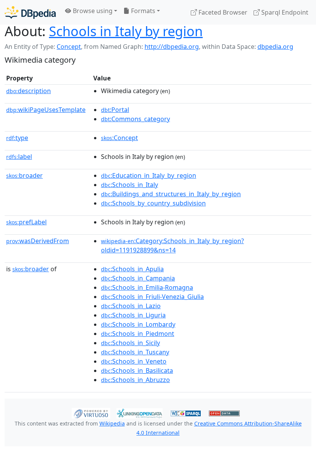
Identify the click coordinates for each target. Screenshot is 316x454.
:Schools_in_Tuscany (135, 352)
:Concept (119, 138)
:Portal (115, 109)
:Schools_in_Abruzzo (135, 380)
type (17, 138)
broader (24, 175)
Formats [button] (142, 11)
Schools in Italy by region (126, 31)
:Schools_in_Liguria (133, 315)
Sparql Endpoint (284, 12)
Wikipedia (112, 423)
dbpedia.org (275, 46)
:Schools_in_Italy (129, 184)
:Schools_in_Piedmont (137, 333)
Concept (69, 46)
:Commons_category (135, 119)
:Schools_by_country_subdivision (153, 203)
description (28, 91)
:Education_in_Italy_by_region (148, 175)
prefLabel (26, 222)
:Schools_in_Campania (138, 278)
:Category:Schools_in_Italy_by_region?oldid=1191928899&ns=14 (172, 245)
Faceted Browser (222, 12)
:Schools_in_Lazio (131, 306)
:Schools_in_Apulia (132, 269)
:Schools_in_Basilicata (137, 370)
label (19, 156)
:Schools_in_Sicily (130, 343)
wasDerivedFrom (37, 241)
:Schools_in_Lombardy (138, 324)
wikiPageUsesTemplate (46, 109)
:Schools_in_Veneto (133, 361)
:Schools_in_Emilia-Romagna (147, 287)
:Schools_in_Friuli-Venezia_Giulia (152, 296)
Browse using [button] (92, 11)
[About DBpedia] (30, 12)
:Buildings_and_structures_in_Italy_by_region (171, 194)
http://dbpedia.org (172, 46)
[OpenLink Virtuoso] (91, 412)
